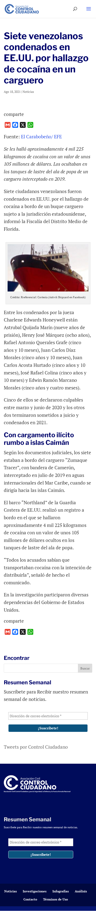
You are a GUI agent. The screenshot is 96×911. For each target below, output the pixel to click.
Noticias (28, 91)
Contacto (30, 899)
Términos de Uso (55, 899)
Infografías (60, 891)
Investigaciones (34, 891)
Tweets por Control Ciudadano (36, 747)
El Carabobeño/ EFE (41, 136)
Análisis (81, 891)
